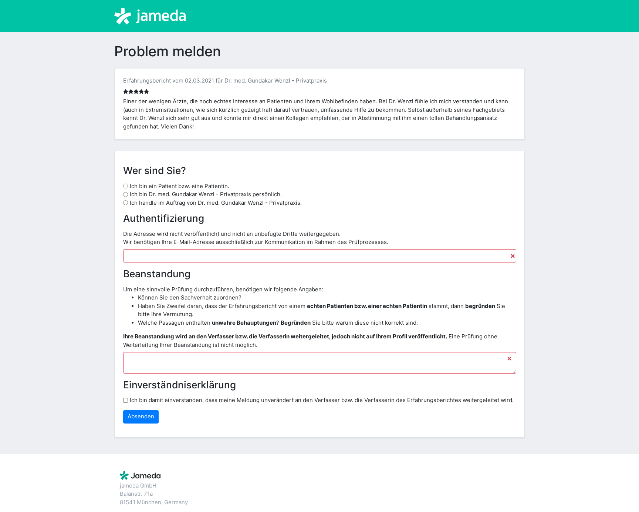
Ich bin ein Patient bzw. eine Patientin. (179, 186)
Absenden (141, 416)
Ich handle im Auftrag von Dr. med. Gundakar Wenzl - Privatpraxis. (216, 202)
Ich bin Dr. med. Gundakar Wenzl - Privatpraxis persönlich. (206, 194)
